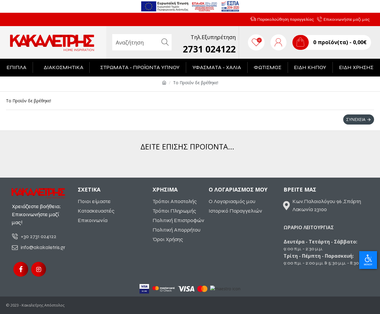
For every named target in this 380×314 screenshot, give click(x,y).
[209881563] (20, 269)
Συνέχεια (355, 119)
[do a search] (165, 42)
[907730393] (38, 269)
